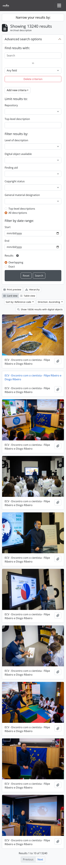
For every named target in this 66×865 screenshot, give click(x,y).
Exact (11, 266)
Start (8, 227)
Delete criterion (33, 79)
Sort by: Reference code (19, 301)
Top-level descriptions (21, 208)
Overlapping (15, 262)
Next (40, 859)
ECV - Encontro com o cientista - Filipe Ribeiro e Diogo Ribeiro (33, 377)
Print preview (13, 289)
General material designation (22, 195)
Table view (29, 295)
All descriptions (17, 213)
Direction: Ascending (49, 301)
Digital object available (18, 154)
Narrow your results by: (33, 17)
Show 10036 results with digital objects (41, 309)
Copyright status (15, 181)
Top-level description (17, 119)
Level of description (16, 140)
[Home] (7, 6)
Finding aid (11, 167)
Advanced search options (23, 39)
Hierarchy (34, 289)
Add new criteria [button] (16, 90)
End (7, 241)
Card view (11, 295)
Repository (11, 105)
